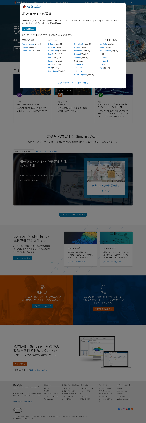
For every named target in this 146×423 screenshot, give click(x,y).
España (51, 54)
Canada (25, 47)
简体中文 (105, 57)
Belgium (51, 44)
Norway (77, 47)
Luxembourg (53, 71)
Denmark (51, 47)
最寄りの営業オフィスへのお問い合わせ (73, 83)
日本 (102, 64)
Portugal (77, 54)
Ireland (50, 64)
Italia (50, 68)
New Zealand (105, 51)
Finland (51, 57)
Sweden (77, 57)
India (102, 47)
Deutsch (79, 64)
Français (79, 71)
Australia (103, 44)
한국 (102, 68)
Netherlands (79, 44)
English (79, 68)
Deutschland (53, 51)
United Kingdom (80, 75)
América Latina (28, 44)
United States (27, 51)
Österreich (78, 51)
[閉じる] (123, 6)
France (51, 61)
